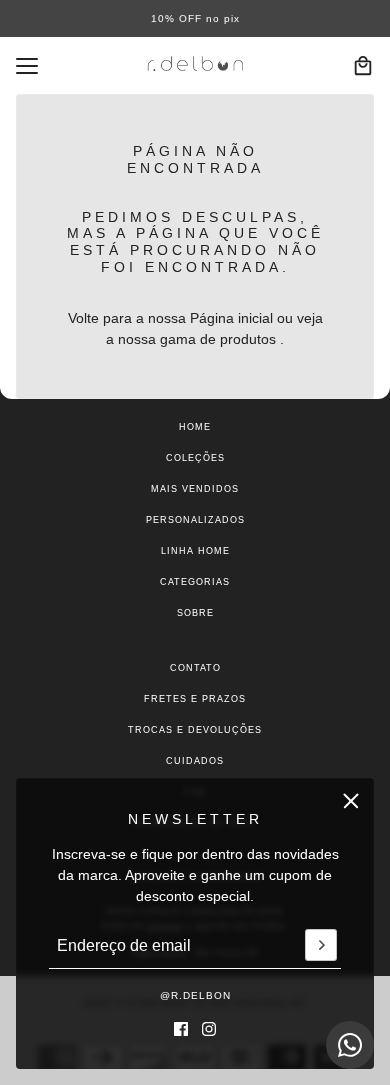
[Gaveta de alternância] (27, 66)
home (195, 427)
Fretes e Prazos (195, 699)
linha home (195, 551)
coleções (195, 458)
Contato (195, 668)
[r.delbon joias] (195, 65)
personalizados (195, 520)
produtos (248, 339)
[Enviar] (321, 946)
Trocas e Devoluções (195, 730)
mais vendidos (195, 489)
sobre (195, 613)
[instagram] (209, 1029)
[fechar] (351, 801)
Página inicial (231, 318)
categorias (195, 582)
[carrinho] (363, 66)
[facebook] (181, 1029)
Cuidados (195, 761)
